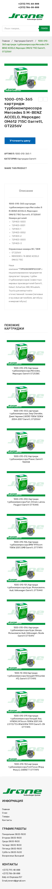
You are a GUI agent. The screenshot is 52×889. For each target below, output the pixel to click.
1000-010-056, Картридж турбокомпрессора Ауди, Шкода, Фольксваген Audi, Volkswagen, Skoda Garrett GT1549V (26, 631)
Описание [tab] (26, 190)
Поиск (44, 28)
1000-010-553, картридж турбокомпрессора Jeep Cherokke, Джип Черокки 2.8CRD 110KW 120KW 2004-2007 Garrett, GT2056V (26, 415)
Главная (6, 41)
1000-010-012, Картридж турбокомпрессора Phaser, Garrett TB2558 (26, 459)
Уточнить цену (20, 140)
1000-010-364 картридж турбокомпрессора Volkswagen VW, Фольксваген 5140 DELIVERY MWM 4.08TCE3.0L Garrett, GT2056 (40, 99)
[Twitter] (9, 174)
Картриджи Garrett (23, 41)
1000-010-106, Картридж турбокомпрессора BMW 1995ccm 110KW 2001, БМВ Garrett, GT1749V (26, 545)
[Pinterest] (14, 174)
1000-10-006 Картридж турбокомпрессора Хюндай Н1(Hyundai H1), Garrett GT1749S (26, 676)
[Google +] (18, 174)
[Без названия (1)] (26, 78)
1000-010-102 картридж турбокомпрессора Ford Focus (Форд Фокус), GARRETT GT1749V (26, 767)
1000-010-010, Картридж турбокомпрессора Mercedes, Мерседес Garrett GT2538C (26, 371)
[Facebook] (5, 174)
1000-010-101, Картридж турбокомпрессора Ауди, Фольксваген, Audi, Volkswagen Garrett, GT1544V (26, 588)
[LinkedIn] (22, 174)
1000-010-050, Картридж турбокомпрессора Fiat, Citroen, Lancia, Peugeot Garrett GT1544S (26, 502)
